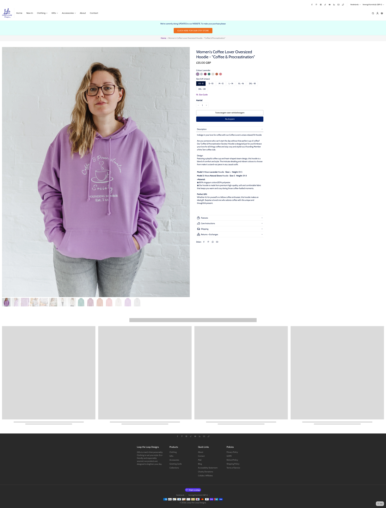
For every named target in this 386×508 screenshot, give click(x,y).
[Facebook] (312, 4)
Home (163, 38)
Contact (201, 456)
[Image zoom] (96, 172)
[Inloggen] (377, 13)
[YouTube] (329, 4)
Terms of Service (233, 468)
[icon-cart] (382, 13)
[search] (373, 13)
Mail (199, 460)
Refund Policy (232, 460)
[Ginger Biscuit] (216, 74)
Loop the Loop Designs (196, 502)
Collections (174, 468)
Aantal (199, 100)
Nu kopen (230, 119)
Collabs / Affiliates (205, 475)
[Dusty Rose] (220, 74)
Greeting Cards (175, 464)
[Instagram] (321, 4)
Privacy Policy (232, 452)
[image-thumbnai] (6, 302)
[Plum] (205, 74)
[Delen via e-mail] (217, 242)
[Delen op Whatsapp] (212, 242)
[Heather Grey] (201, 74)
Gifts (171, 456)
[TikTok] (325, 4)
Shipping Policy (233, 464)
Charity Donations (205, 471)
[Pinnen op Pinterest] (208, 242)
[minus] (198, 105)
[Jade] (209, 74)
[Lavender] (197, 74)
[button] (229, 112)
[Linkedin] (334, 4)
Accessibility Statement (208, 468)
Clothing (173, 452)
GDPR (229, 456)
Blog (200, 464)
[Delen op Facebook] (204, 242)
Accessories (174, 460)
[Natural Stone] (212, 74)
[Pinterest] (316, 4)
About (200, 452)
